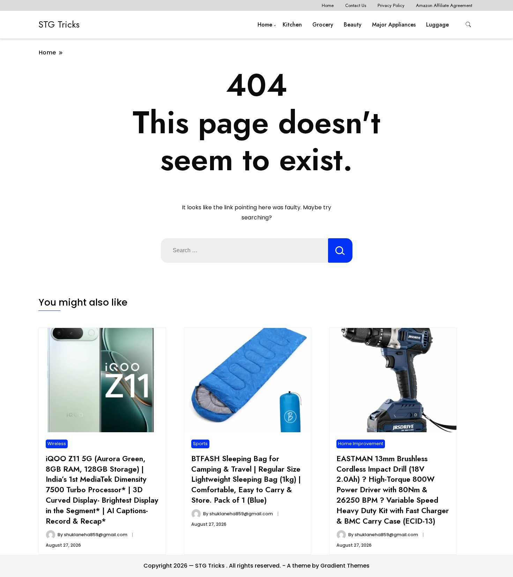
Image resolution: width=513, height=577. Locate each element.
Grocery (322, 25)
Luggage (437, 25)
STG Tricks (59, 24)
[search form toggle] (468, 24)
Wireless (56, 444)
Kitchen (292, 25)
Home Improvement (360, 444)
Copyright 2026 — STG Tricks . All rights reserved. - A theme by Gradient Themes (256, 566)
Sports (200, 444)
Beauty (353, 25)
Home (328, 5)
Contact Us (355, 5)
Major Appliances (394, 25)
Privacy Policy (391, 5)
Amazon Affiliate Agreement (444, 5)
